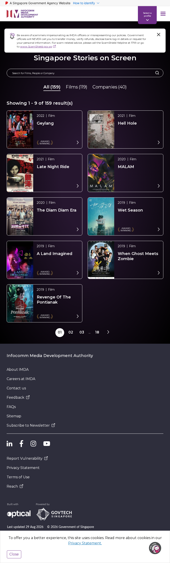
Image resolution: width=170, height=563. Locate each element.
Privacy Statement (23, 468)
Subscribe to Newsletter (28, 425)
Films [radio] (76, 87)
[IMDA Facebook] (21, 443)
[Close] (158, 34)
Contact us (16, 388)
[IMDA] (22, 14)
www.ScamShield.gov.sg (36, 46)
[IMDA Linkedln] (9, 443)
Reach (12, 486)
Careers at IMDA (21, 379)
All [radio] (51, 87)
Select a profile (147, 14)
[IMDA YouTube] (46, 443)
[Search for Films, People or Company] (156, 73)
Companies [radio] (110, 87)
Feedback (15, 397)
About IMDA (18, 369)
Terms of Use (18, 477)
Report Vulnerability (24, 458)
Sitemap (14, 416)
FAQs (11, 407)
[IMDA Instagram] (33, 443)
